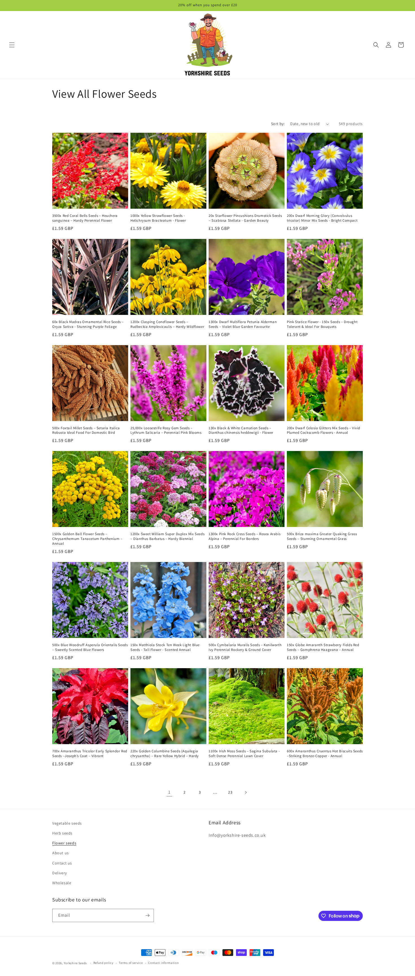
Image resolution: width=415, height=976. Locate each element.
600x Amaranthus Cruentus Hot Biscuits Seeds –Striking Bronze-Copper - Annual (325, 753)
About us (60, 852)
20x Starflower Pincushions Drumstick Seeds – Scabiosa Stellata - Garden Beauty (245, 218)
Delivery (59, 872)
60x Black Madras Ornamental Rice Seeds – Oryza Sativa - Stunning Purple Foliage (88, 324)
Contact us (62, 863)
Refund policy (103, 963)
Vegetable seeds (67, 823)
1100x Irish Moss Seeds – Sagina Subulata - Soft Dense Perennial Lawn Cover (244, 753)
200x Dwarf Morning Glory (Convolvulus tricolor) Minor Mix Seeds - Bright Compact (322, 218)
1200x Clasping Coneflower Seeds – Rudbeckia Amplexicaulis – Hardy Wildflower (167, 324)
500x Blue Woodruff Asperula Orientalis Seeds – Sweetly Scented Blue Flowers (90, 647)
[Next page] (245, 792)
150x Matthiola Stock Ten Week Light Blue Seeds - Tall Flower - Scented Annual (165, 647)
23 (230, 792)
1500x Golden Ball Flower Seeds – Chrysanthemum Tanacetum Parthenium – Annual (87, 539)
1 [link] (169, 792)
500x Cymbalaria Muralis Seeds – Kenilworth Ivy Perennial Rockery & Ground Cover (245, 647)
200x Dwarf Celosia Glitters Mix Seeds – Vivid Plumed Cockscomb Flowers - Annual (323, 430)
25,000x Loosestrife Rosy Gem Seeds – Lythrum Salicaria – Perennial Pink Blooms (166, 430)
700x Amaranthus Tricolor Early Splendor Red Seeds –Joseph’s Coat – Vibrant (89, 753)
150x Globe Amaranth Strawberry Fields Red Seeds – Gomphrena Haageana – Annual (323, 647)
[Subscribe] (147, 915)
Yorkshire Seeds (75, 963)
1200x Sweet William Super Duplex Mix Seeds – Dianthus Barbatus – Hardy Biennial (167, 536)
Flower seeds (64, 843)
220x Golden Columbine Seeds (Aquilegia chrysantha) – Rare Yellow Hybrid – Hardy (164, 753)
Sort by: (278, 123)
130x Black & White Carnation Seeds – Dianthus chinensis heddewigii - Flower (241, 430)
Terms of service (131, 963)
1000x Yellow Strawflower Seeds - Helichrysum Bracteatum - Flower (158, 218)
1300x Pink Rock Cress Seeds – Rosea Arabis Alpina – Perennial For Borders (244, 536)
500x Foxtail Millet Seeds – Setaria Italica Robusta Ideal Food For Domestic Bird (86, 430)
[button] (12, 45)
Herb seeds (62, 833)
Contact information (163, 963)
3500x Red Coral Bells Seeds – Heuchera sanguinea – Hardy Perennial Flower (85, 218)
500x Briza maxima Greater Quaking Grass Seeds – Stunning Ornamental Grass (322, 536)
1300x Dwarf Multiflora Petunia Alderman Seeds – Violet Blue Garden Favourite (243, 324)
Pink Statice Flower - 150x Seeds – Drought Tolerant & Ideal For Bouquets (322, 324)
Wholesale (61, 882)
